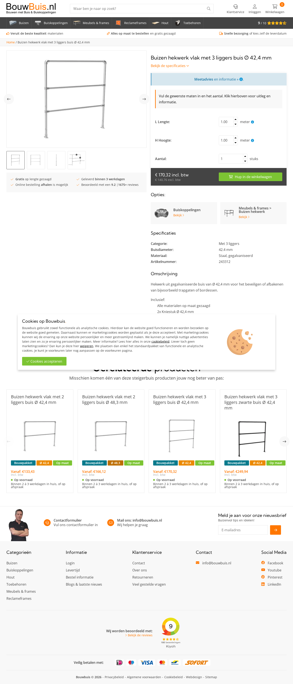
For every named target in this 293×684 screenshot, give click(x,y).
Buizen (11, 563)
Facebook (275, 563)
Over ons (139, 570)
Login (70, 563)
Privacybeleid (114, 677)
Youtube (274, 570)
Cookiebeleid (173, 677)
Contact (138, 563)
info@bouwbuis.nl (147, 520)
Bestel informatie (80, 577)
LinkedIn (274, 584)
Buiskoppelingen (19, 570)
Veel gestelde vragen (149, 584)
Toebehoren (16, 584)
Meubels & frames (21, 591)
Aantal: (160, 158)
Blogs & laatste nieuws (84, 584)
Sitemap (211, 677)
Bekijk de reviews (140, 635)
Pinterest (275, 577)
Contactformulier (68, 520)
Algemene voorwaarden (144, 677)
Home (10, 42)
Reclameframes (19, 598)
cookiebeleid (160, 341)
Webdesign (194, 677)
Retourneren (142, 577)
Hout (10, 577)
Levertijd (73, 570)
